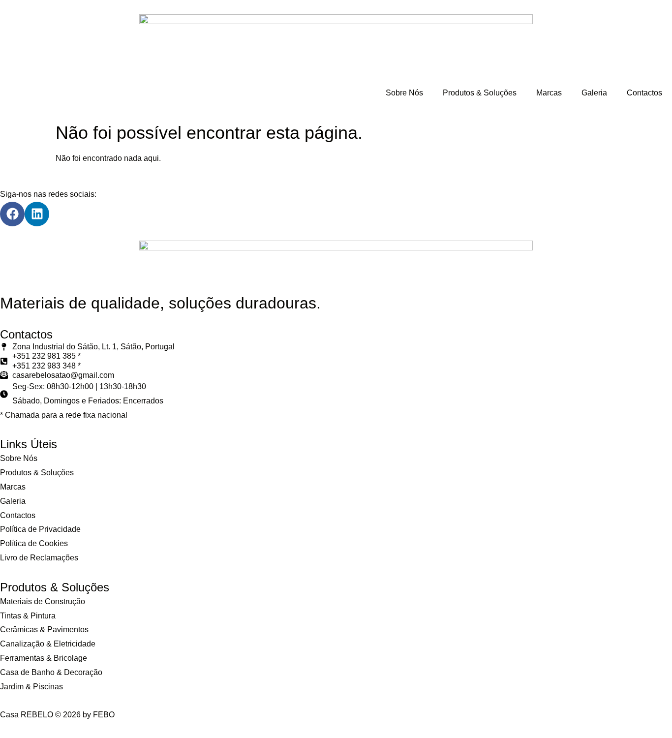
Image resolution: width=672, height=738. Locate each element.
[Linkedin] (37, 214)
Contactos (644, 93)
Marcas (549, 93)
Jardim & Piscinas (31, 686)
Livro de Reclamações (39, 558)
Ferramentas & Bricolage (43, 658)
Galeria (594, 93)
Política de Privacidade (40, 529)
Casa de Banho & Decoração (51, 672)
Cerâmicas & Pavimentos (44, 629)
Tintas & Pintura (28, 616)
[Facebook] (12, 214)
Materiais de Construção (42, 601)
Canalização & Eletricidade (47, 644)
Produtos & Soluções (480, 93)
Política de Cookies (34, 543)
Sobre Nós (404, 93)
